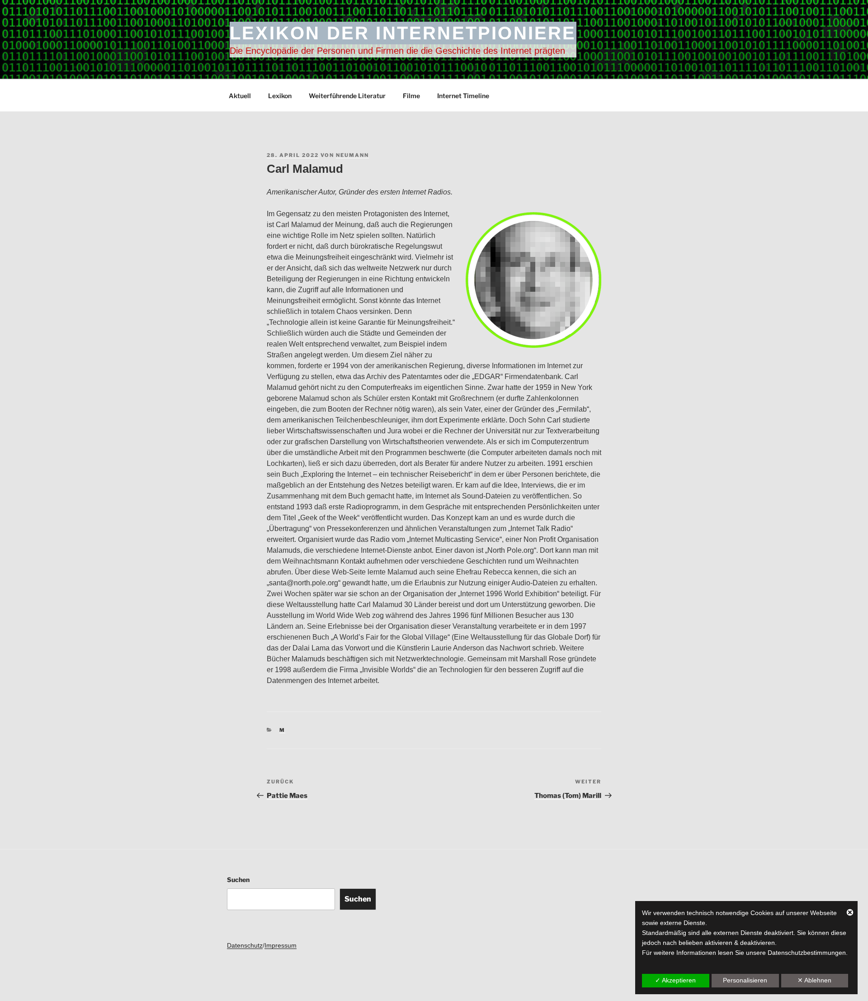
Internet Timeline (463, 96)
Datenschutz (245, 945)
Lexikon (280, 96)
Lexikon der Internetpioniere (403, 33)
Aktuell (240, 96)
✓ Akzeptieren (675, 980)
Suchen (238, 879)
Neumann (352, 155)
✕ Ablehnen (814, 980)
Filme (411, 96)
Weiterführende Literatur (347, 96)
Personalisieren (745, 980)
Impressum (280, 945)
